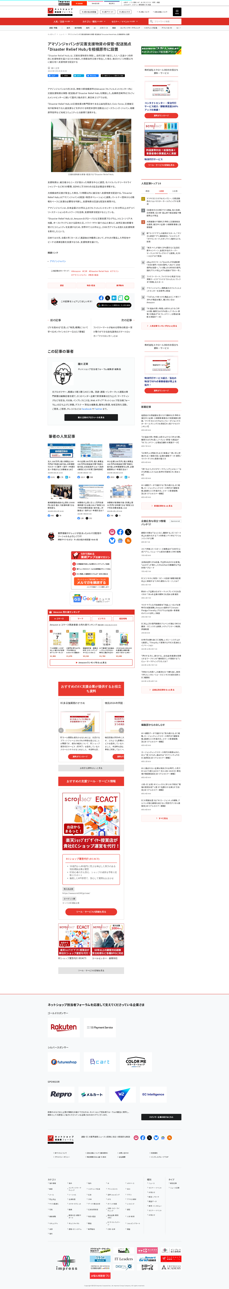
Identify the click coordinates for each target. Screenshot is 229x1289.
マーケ (80, 618)
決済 (51, 1229)
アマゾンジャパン (58, 261)
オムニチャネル (74, 1223)
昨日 (147, 191)
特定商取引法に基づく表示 (96, 1157)
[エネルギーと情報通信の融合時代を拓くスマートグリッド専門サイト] (147, 1260)
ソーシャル (72, 1194)
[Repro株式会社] (61, 1095)
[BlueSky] (112, 540)
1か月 (175, 191)
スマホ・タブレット (75, 1204)
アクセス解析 (131, 1199)
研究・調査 (156, 2)
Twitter (98, 408)
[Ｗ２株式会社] (122, 1095)
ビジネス (101, 618)
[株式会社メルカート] (91, 1095)
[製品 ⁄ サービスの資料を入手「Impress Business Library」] (100, 1268)
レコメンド (130, 1204)
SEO (128, 1189)
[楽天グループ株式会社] (64, 1027)
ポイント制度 (112, 1204)
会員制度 (72, 1199)
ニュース (61, 34)
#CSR (84, 271)
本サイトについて (61, 1153)
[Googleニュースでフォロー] (162, 1137)
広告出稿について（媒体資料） (97, 1153)
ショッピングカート (133, 1223)
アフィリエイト (166, 28)
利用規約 (154, 1153)
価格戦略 (52, 1216)
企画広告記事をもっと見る (163, 689)
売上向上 (52, 1199)
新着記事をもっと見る (163, 505)
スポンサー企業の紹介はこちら (161, 1117)
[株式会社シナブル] (153, 1095)
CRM (90, 1199)
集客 (114, 28)
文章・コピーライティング (114, 1209)
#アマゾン (114, 271)
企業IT (126, 2)
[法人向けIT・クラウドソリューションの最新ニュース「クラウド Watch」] (100, 1260)
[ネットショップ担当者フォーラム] (61, 1141)
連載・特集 (53, 28)
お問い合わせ (124, 1153)
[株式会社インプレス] (66, 1263)
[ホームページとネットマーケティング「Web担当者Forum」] (147, 1251)
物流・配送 (92, 1216)
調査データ (153, 1201)
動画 (70, 1209)
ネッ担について (143, 12)
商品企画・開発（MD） (113, 1216)
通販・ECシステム (75, 1229)
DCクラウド (147, 2)
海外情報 (78, 28)
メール (51, 1194)
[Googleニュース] (120, 540)
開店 (89, 1223)
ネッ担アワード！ (107, 12)
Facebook (86, 408)
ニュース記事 (175, 1188)
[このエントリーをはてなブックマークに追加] (114, 298)
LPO (109, 1199)
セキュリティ (53, 1223)
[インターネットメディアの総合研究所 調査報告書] (171, 1251)
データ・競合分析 (94, 1204)
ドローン (135, 4)
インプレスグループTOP (159, 1157)
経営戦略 (123, 618)
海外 (68, 28)
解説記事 (173, 1183)
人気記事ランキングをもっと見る (163, 326)
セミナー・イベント (155, 1188)
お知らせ (152, 1192)
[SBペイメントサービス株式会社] (100, 1027)
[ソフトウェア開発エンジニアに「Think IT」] (123, 1251)
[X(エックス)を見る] (149, 1137)
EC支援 (148, 4)
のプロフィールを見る (91, 417)
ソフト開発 (132, 2)
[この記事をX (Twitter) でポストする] (107, 298)
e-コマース (59, 618)
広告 (89, 1194)
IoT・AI (139, 2)
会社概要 (122, 1157)
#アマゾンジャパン (79, 275)
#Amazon (76, 271)
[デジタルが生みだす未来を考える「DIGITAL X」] (123, 1268)
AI (95, 28)
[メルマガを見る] (136, 1137)
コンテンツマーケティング (130, 28)
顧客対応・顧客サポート (75, 1216)
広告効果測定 (93, 1209)
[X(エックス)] (128, 532)
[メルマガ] (112, 532)
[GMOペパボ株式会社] (136, 1062)
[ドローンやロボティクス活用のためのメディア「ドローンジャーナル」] (147, 1268)
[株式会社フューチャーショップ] (64, 1062)
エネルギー (127, 4)
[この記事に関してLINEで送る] (126, 298)
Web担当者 (95, 3)
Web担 (94, 539)
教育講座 (142, 4)
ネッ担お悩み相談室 (89, 12)
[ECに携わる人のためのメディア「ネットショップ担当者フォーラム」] (171, 1260)
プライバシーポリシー (62, 1157)
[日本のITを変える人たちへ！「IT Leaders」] (123, 1260)
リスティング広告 (150, 28)
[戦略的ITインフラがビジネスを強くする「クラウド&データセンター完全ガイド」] (100, 1251)
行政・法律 (111, 1229)
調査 (128, 1229)
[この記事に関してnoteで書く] (120, 298)
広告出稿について (161, 12)
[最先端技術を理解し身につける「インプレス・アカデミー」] (171, 1268)
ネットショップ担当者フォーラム (60, 12)
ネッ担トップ (52, 34)
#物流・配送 (93, 275)
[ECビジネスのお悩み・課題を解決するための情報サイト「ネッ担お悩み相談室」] (100, 1276)
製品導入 (112, 3)
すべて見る (163, 818)
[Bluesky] (156, 1137)
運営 (128, 1209)
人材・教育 (130, 1216)
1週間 (161, 191)
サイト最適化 (54, 1204)
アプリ (129, 1194)
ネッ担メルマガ (124, 12)
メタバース (104, 28)
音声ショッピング (114, 1194)
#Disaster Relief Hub (99, 271)
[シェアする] (101, 298)
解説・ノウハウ (154, 1197)
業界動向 (91, 1229)
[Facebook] (120, 532)
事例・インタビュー (155, 1206)
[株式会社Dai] (100, 1062)
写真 (51, 1209)
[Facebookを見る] (142, 1137)
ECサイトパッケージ (114, 1223)
